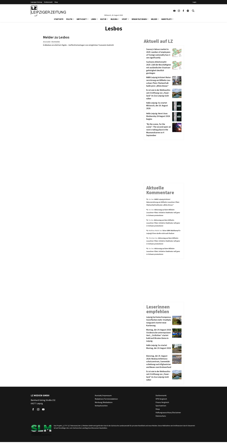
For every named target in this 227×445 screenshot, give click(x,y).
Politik (69, 19)
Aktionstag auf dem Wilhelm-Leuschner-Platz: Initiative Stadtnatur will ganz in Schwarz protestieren (163, 212)
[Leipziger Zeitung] (48, 10)
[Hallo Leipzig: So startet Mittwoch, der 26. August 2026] (176, 106)
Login (194, 2)
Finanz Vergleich (162, 402)
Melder (154, 19)
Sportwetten (161, 405)
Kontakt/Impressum (103, 395)
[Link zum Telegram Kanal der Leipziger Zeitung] (188, 11)
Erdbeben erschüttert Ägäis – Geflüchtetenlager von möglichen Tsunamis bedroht (78, 45)
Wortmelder (55, 42)
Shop (56, 2)
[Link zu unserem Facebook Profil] (183, 11)
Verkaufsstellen (101, 405)
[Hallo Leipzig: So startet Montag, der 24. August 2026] (176, 348)
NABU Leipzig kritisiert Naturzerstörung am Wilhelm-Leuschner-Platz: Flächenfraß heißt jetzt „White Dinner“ (162, 202)
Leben (93, 19)
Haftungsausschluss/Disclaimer (168, 412)
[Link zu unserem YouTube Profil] (174, 11)
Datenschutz (161, 416)
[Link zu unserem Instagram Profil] (179, 11)
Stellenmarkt (48, 2)
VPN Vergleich (161, 399)
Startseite (58, 19)
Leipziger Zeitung (36, 2)
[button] (73, 19)
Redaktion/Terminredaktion (106, 399)
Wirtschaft (82, 19)
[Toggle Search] (193, 11)
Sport (124, 19)
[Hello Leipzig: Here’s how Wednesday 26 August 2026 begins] (176, 116)
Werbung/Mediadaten (103, 402)
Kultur (103, 19)
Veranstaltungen (139, 19)
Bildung (114, 19)
